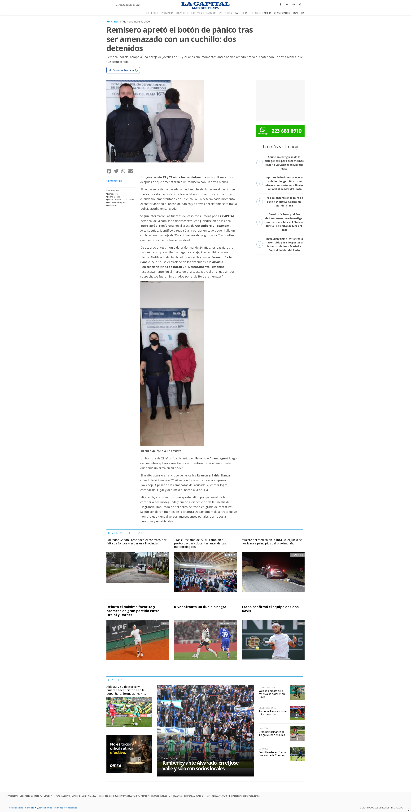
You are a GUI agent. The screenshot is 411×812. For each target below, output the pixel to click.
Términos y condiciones (65, 807)
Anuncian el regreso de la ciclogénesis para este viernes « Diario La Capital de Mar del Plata (281, 162)
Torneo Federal (169, 758)
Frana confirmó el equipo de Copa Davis (270, 609)
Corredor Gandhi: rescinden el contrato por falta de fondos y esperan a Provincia (136, 541)
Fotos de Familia (260, 12)
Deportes (182, 12)
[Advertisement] (280, 100)
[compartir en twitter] (117, 171)
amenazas (113, 194)
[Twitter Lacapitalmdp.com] (287, 4)
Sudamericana (227, 623)
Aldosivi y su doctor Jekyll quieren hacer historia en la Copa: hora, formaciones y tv (126, 690)
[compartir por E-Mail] (131, 171)
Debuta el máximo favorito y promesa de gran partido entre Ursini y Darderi (132, 611)
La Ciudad (152, 12)
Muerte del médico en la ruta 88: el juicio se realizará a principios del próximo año (272, 541)
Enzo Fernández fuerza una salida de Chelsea (272, 753)
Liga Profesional (267, 687)
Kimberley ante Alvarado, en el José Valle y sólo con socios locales (200, 765)
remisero (112, 205)
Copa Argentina (142, 699)
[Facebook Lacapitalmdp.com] (280, 4)
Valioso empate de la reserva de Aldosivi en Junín (272, 694)
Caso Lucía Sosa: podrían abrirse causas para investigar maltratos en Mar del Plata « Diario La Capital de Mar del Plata (281, 222)
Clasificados (282, 12)
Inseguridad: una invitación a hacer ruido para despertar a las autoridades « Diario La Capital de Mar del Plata (281, 244)
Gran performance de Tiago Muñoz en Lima (272, 733)
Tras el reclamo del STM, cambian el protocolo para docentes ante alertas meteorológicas (200, 543)
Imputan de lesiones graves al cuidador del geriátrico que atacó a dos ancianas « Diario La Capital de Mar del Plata (281, 183)
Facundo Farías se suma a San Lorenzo (273, 713)
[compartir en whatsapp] (124, 171)
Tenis (165, 623)
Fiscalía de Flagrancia (117, 202)
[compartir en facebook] (110, 171)
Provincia (167, 12)
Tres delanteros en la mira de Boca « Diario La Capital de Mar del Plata (281, 201)
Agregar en (123, 69)
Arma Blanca (114, 196)
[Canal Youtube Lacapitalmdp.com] (294, 4)
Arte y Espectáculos (203, 12)
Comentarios (114, 181)
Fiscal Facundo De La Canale (121, 199)
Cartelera (241, 12)
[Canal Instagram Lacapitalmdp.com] (300, 4)
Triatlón (263, 728)
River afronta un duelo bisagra (200, 607)
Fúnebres (299, 12)
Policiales (225, 12)
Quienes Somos (44, 807)
